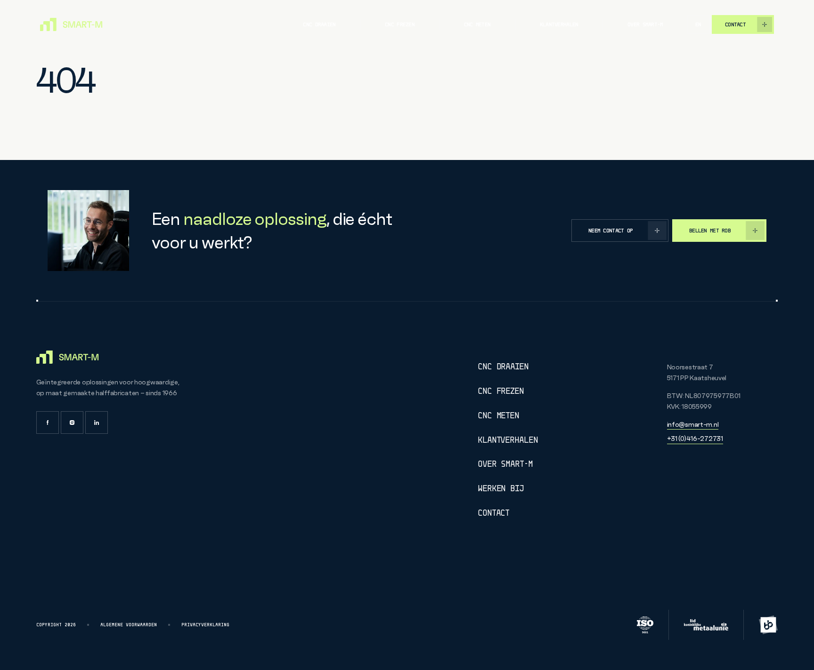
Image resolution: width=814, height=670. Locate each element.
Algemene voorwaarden (128, 625)
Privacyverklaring (205, 625)
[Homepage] (71, 24)
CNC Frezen (501, 391)
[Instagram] (72, 422)
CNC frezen (400, 24)
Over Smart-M (505, 464)
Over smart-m (645, 24)
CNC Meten (498, 416)
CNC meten (477, 24)
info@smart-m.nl (693, 424)
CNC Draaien (503, 367)
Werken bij (501, 489)
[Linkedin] (96, 422)
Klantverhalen (559, 24)
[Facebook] (47, 422)
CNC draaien (319, 24)
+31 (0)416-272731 (695, 438)
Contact (493, 513)
